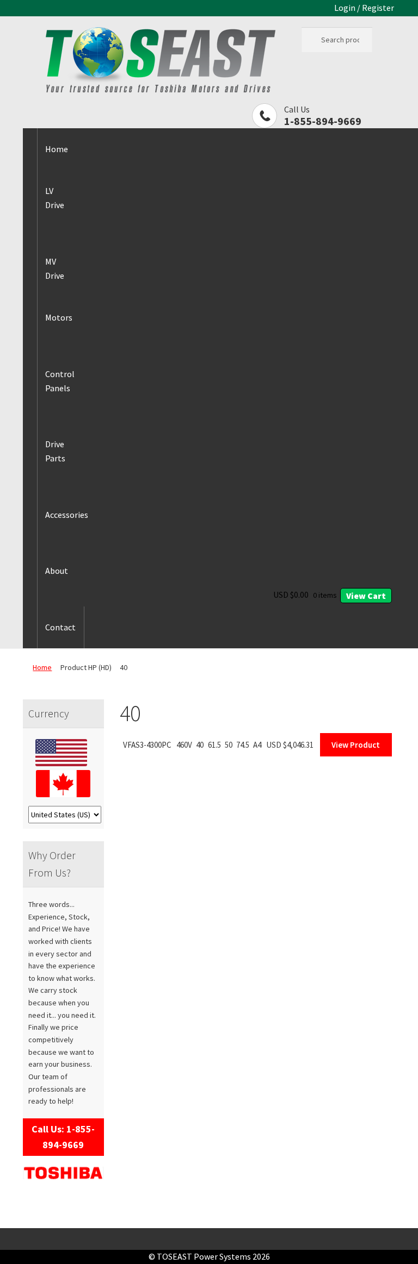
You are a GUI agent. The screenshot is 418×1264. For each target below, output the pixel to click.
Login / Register (364, 7)
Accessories (66, 514)
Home (56, 148)
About (56, 570)
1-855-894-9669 (322, 121)
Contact (60, 627)
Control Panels (60, 380)
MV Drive (54, 268)
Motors (58, 317)
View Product (355, 745)
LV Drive (54, 197)
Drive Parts (55, 451)
